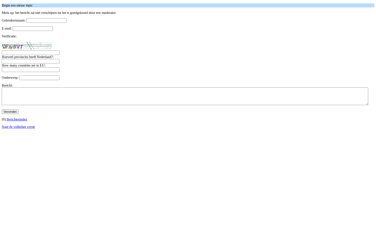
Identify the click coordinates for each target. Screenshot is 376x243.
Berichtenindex (17, 119)
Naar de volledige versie (18, 127)
